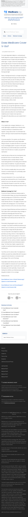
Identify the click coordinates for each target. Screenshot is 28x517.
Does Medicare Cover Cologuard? (11, 312)
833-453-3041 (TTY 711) (14, 19)
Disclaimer (3, 359)
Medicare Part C (4, 374)
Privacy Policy (4, 350)
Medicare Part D (4, 376)
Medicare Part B (4, 371)
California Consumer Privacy (7, 361)
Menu (15, 24)
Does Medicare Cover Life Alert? (11, 314)
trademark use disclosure (9, 402)
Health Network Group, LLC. (15, 412)
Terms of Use (4, 356)
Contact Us (3, 353)
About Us (3, 348)
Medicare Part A (4, 368)
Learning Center (4, 365)
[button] (10, 297)
